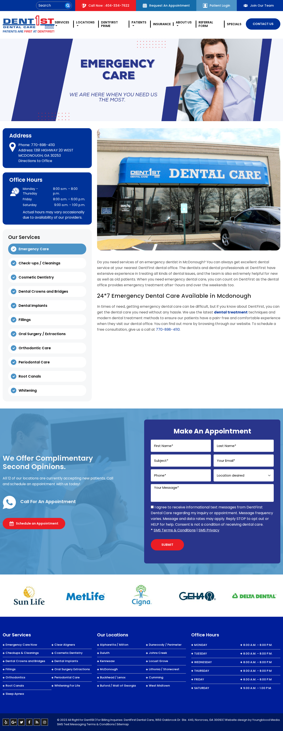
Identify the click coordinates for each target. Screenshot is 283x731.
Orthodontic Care (35, 348)
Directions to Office (35, 160)
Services (62, 23)
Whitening (28, 390)
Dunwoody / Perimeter (165, 645)
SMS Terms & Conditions (175, 530)
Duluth (104, 653)
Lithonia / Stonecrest (164, 669)
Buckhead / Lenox (112, 677)
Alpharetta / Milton (114, 645)
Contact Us (263, 24)
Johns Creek (158, 653)
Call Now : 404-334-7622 (108, 5)
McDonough (109, 669)
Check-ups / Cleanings (39, 263)
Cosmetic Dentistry (36, 277)
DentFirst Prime (109, 24)
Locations (85, 23)
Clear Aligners (64, 645)
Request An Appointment (169, 5)
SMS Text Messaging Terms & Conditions (86, 724)
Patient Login (220, 5)
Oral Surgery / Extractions (42, 333)
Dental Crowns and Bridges (43, 291)
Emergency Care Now (21, 645)
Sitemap (123, 724)
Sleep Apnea (15, 694)
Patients (139, 23)
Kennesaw (107, 661)
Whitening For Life (67, 685)
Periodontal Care (34, 362)
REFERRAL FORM (206, 24)
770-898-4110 (43, 144)
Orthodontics (15, 677)
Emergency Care (34, 249)
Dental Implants (33, 305)
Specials (234, 24)
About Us (184, 23)
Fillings (25, 319)
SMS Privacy (209, 530)
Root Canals (30, 376)
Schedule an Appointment (37, 523)
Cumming (156, 677)
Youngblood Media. (266, 720)
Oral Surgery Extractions (72, 669)
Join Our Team (262, 5)
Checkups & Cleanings (22, 653)
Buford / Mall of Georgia (118, 685)
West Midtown (159, 685)
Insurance (162, 24)
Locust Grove (158, 661)
